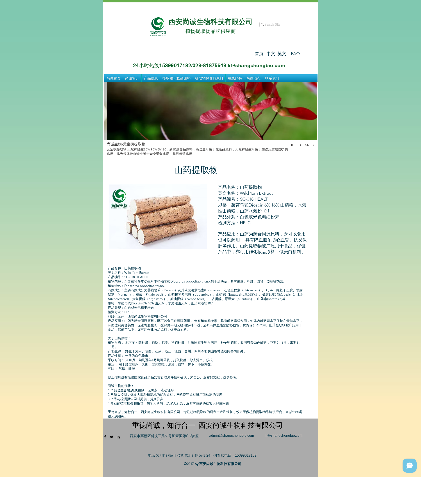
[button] (210, 118)
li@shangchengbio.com (284, 435)
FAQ (295, 53)
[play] (292, 143)
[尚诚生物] (105, 437)
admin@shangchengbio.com (231, 435)
